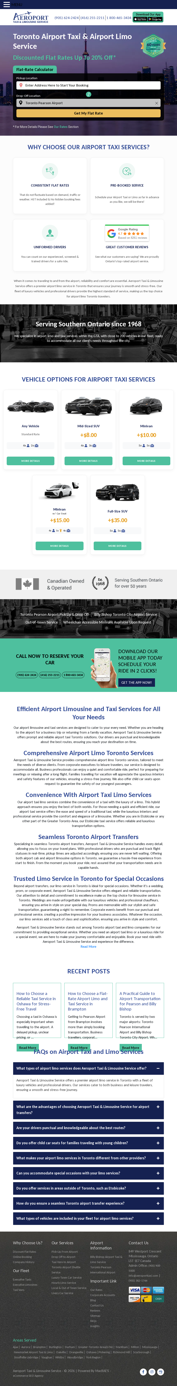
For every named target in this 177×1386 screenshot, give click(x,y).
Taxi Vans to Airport (64, 1262)
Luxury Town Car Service (67, 1277)
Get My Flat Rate (88, 113)
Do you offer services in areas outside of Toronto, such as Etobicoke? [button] (71, 1188)
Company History (23, 1262)
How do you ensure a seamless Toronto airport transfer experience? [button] (70, 1203)
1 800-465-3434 (118, 18)
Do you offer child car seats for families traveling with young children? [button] (72, 1143)
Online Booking (22, 1257)
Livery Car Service (62, 1293)
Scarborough (141, 1352)
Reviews (95, 1310)
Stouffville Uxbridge (26, 1357)
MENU (16, 4)
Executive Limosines (25, 1285)
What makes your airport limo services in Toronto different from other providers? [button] (81, 1158)
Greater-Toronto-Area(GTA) (95, 1347)
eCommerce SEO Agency (28, 1376)
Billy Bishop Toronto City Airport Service (125, 614)
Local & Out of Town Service (69, 1288)
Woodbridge (75, 1357)
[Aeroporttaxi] (30, 17)
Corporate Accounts (102, 1295)
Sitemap (95, 1316)
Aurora (25, 1347)
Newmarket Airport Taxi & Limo (33, 1352)
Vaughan (46, 1357)
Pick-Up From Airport (65, 1252)
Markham (122, 1347)
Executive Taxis (22, 1279)
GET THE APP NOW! (136, 682)
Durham (70, 1347)
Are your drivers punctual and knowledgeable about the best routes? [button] (70, 1128)
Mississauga (149, 1347)
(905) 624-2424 (67, 18)
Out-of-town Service (41, 622)
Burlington (55, 1347)
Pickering (104, 1352)
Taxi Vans (18, 1290)
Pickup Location (26, 78)
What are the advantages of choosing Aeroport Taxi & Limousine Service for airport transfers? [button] (82, 1110)
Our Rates (61, 127)
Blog (93, 1300)
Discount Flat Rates (24, 1252)
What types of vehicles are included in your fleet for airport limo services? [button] (75, 1218)
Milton (135, 1347)
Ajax (15, 1347)
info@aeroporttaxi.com (143, 1276)
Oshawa (91, 1352)
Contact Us (97, 1305)
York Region (93, 1357)
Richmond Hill (121, 1352)
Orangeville (76, 1352)
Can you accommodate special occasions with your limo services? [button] (68, 1173)
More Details (30, 460)
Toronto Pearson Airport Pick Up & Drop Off (54, 614)
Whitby (59, 1357)
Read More (88, 946)
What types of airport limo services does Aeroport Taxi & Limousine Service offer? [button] (81, 1068)
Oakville (61, 1352)
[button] (88, 94)
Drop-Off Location (28, 96)
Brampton (39, 1347)
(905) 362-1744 (138, 1280)
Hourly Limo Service (64, 1283)
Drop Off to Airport (63, 1257)
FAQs (93, 1321)
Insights (95, 1326)
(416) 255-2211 (92, 18)
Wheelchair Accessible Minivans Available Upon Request (107, 622)
